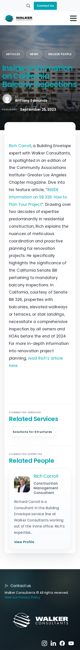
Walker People (60, 54)
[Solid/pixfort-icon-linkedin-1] (53, 643)
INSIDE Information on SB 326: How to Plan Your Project (38, 197)
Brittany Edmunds (31, 100)
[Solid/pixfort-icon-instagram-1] (44, 643)
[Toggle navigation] (73, 18)
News (34, 54)
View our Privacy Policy (22, 597)
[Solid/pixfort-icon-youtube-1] (71, 643)
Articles (13, 54)
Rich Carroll (20, 145)
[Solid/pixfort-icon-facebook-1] (62, 643)
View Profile (24, 542)
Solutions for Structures (32, 432)
